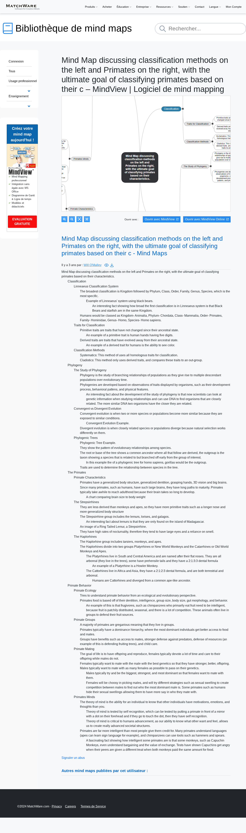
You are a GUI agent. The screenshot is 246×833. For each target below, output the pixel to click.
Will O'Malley (92, 265)
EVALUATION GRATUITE (22, 222)
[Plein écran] (87, 219)
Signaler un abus (73, 757)
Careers (70, 806)
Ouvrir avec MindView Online (205, 219)
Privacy (57, 806)
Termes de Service (93, 806)
